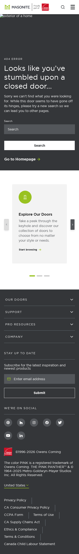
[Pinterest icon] (8, 422)
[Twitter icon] (60, 422)
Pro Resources (20, 324)
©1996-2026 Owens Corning (38, 452)
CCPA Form (13, 515)
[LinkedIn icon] (21, 435)
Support (13, 312)
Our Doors (16, 299)
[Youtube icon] (8, 435)
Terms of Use (43, 515)
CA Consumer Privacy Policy (26, 507)
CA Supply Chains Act (22, 522)
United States (14, 485)
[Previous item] (6, 224)
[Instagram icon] (34, 422)
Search (47, 145)
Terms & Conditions (19, 537)
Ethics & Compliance (20, 529)
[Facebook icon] (47, 422)
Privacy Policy (15, 500)
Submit (51, 394)
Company (14, 337)
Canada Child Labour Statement (29, 544)
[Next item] (72, 224)
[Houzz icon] (21, 422)
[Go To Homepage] (9, 452)
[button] (32, 275)
